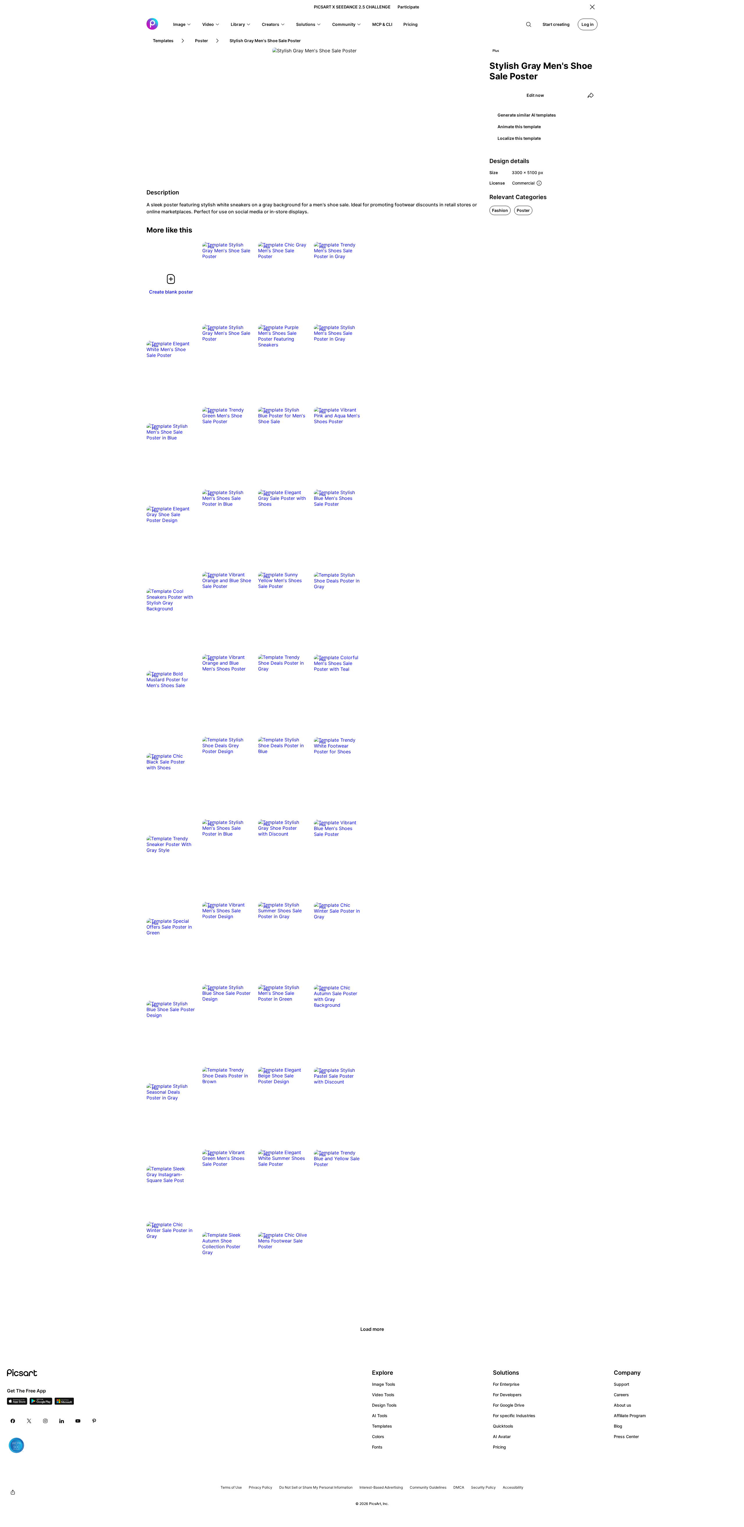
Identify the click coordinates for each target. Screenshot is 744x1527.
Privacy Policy (260, 1487)
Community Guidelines (428, 1487)
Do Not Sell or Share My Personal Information (316, 1487)
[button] (182, 24)
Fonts (377, 1446)
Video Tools (383, 1394)
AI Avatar (502, 1436)
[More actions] (242, 250)
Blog (618, 1426)
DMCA (458, 1487)
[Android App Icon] (41, 1403)
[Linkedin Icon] (61, 1421)
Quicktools (503, 1426)
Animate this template (519, 126)
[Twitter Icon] (29, 1421)
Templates (382, 1426)
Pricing (499, 1446)
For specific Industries (514, 1415)
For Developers (507, 1394)
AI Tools (379, 1415)
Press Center (626, 1436)
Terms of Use (231, 1487)
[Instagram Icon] (45, 1421)
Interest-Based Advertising (381, 1487)
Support (621, 1384)
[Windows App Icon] (64, 1403)
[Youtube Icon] (78, 1421)
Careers (621, 1394)
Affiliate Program (630, 1415)
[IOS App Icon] (17, 1403)
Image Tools (383, 1384)
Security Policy (483, 1487)
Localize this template (519, 138)
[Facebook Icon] (13, 1421)
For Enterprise (506, 1384)
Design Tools (384, 1405)
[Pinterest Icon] (94, 1421)
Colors (378, 1436)
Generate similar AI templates (527, 114)
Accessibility (513, 1487)
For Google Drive (508, 1405)
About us (622, 1405)
